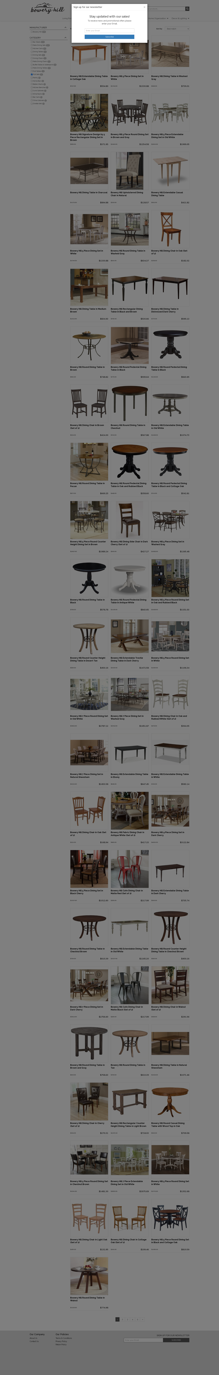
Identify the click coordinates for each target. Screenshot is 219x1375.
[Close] (144, 7)
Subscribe (109, 37)
